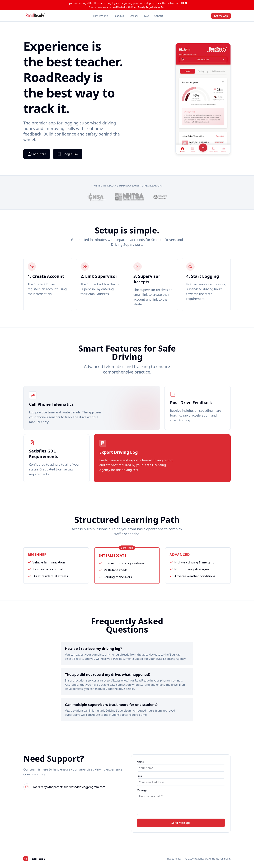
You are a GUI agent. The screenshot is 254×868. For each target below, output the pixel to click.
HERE (184, 3)
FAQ (146, 15)
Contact (158, 15)
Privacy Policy (173, 858)
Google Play (70, 154)
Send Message (180, 823)
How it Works (100, 15)
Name (140, 761)
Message (142, 790)
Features (119, 15)
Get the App (221, 15)
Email (140, 776)
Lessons (134, 15)
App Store (39, 154)
